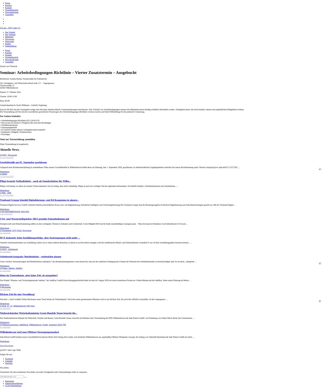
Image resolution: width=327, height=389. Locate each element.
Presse (7, 3)
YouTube (9, 363)
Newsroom (9, 39)
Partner (8, 44)
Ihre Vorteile (10, 32)
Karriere (8, 5)
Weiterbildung (10, 46)
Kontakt (8, 8)
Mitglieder (9, 37)
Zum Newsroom (6, 346)
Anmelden (9, 15)
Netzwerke (9, 41)
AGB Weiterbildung (13, 386)
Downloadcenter (12, 12)
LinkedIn (9, 361)
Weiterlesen (4, 172)
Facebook (9, 359)
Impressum (9, 381)
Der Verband (10, 35)
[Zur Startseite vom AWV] (10, 28)
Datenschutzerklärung (14, 383)
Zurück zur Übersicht (8, 66)
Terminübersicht (11, 10)
